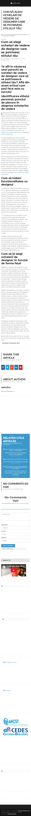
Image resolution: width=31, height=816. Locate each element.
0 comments (5, 60)
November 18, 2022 (15, 463)
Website (3, 537)
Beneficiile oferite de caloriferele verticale (15, 462)
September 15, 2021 (15, 456)
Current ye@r (5, 548)
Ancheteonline (12, 814)
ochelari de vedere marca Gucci (17, 151)
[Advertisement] (15, 414)
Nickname (4, 525)
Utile (3, 39)
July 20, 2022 (15, 476)
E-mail (3, 531)
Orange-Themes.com (24, 811)
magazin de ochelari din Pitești (11, 132)
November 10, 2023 (18, 59)
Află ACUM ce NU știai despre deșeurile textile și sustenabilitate (15, 453)
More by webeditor (7, 391)
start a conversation (22, 503)
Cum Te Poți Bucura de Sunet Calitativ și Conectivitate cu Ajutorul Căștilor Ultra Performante (15, 473)
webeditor (6, 59)
